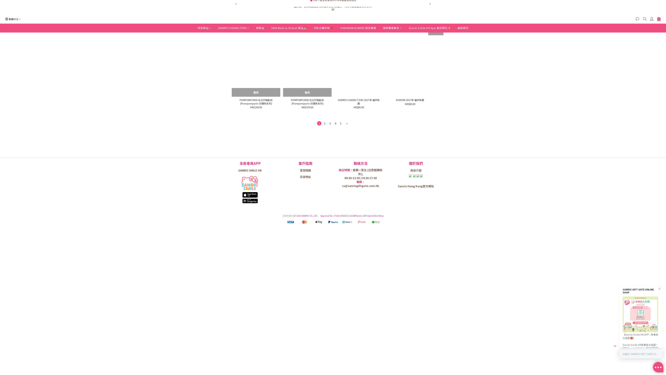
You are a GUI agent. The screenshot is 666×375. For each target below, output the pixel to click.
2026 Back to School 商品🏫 (289, 28)
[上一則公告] (235, 3)
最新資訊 (463, 28)
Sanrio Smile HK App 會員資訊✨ (430, 28)
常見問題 (305, 170)
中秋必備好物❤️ (323, 28)
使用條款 (288, 215)
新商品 (260, 28)
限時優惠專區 (391, 28)
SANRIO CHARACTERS (232, 28)
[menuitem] (319, 123)
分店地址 (305, 177)
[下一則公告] (430, 3)
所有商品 (203, 28)
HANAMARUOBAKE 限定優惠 (358, 28)
